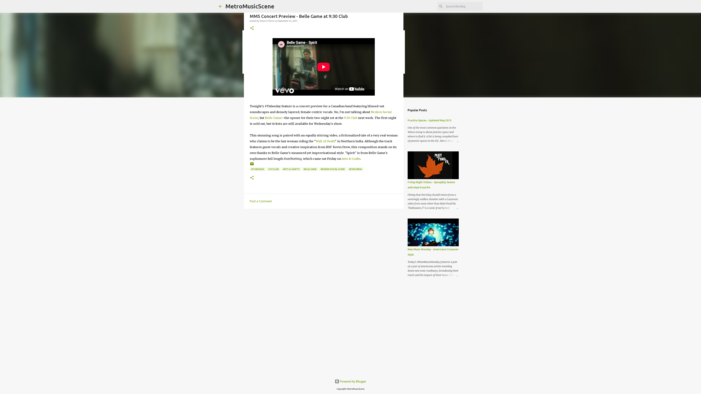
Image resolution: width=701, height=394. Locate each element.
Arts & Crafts (351, 159)
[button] (252, 28)
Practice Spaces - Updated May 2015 (429, 120)
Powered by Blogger (352, 381)
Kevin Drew (355, 169)
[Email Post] (252, 165)
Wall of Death (325, 141)
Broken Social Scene (333, 169)
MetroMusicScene (249, 6)
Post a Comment (261, 201)
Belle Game (273, 118)
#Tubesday (257, 169)
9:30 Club (350, 118)
